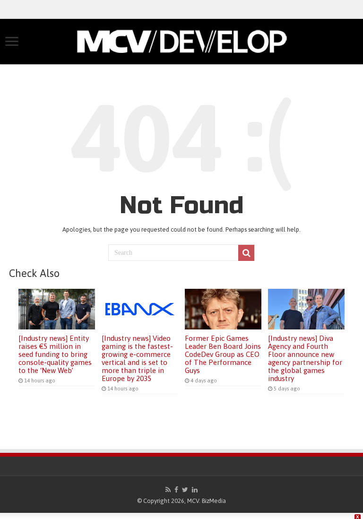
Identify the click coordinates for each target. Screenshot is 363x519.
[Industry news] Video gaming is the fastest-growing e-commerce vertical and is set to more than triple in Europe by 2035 (137, 358)
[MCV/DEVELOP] (181, 39)
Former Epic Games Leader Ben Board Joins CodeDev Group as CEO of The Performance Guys (223, 354)
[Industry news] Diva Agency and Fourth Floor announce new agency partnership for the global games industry (305, 358)
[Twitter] (185, 489)
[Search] (246, 253)
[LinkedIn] (195, 489)
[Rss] (168, 489)
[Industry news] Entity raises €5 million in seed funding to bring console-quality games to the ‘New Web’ (55, 354)
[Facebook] (176, 489)
